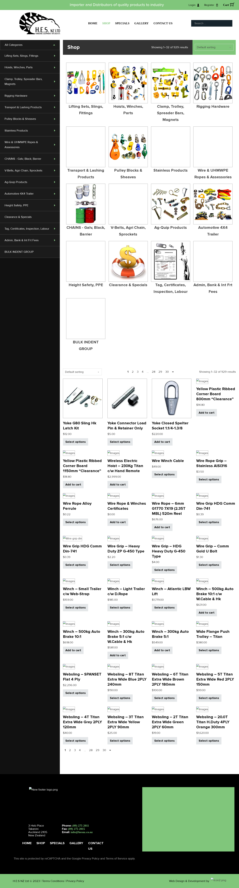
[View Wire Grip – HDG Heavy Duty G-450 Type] (158, 538)
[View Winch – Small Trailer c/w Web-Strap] (69, 581)
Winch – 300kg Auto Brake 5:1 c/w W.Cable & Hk (125, 636)
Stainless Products (16, 130)
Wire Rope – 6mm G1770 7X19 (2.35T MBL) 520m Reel (169, 508)
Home (92, 23)
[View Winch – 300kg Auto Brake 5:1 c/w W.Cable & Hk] (113, 623)
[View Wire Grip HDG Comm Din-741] (202, 495)
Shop (106, 23)
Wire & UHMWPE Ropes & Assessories (213, 173)
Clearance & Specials (18, 217)
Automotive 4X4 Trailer (19, 193)
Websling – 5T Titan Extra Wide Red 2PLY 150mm (215, 679)
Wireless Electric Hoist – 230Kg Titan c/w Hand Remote (125, 465)
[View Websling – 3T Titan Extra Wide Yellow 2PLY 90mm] (113, 709)
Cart (226, 5)
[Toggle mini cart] (232, 4)
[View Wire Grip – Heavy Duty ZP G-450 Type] (113, 538)
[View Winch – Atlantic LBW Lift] (158, 581)
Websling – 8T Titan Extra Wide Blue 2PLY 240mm (126, 679)
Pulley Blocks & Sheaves (20, 119)
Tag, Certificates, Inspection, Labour (27, 228)
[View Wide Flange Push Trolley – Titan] (202, 623)
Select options (75, 442)
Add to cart (162, 442)
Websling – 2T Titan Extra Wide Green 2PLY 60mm (170, 722)
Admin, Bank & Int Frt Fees (22, 240)
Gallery (141, 23)
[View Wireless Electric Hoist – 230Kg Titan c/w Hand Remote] (113, 453)
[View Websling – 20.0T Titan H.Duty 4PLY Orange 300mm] (202, 709)
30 (167, 372)
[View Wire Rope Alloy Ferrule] (69, 495)
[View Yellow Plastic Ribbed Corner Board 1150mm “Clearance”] (69, 453)
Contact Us (163, 23)
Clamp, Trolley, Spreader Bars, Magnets (170, 113)
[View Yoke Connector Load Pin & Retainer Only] (127, 398)
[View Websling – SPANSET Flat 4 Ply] (69, 666)
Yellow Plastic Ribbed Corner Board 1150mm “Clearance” (82, 465)
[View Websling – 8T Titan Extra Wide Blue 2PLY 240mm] (113, 666)
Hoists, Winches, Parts (19, 67)
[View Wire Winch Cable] (158, 453)
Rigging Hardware (16, 95)
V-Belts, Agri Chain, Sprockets (23, 170)
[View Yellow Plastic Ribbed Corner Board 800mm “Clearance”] (202, 381)
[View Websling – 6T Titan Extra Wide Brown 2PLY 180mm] (158, 666)
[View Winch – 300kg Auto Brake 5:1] (158, 623)
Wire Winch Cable (168, 460)
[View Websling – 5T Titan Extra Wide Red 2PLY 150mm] (202, 666)
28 (153, 372)
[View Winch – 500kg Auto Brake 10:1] (69, 623)
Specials (122, 23)
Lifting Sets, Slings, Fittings (21, 56)
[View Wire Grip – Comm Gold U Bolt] (202, 538)
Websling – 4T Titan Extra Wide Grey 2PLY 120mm (82, 722)
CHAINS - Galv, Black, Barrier (23, 159)
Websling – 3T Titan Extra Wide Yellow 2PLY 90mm (125, 722)
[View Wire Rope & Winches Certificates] (113, 495)
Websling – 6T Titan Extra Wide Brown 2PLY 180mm (170, 679)
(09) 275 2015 (76, 828)
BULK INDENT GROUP (19, 252)
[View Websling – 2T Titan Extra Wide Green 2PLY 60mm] (158, 709)
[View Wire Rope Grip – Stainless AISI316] (202, 453)
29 (160, 372)
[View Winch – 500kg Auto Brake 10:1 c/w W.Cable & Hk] (202, 581)
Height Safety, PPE (16, 205)
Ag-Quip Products (16, 182)
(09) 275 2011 (80, 825)
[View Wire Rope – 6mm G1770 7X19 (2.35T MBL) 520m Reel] (158, 495)
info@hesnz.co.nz (82, 832)
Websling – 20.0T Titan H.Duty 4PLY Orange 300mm (212, 722)
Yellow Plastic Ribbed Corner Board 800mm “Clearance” (215, 394)
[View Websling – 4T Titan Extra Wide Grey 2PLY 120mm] (69, 709)
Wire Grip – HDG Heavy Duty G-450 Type (168, 551)
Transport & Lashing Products (23, 107)
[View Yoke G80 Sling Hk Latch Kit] (82, 398)
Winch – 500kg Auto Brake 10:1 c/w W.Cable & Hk (214, 594)
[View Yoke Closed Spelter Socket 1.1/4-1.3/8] (171, 398)
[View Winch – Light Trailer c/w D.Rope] (113, 581)
